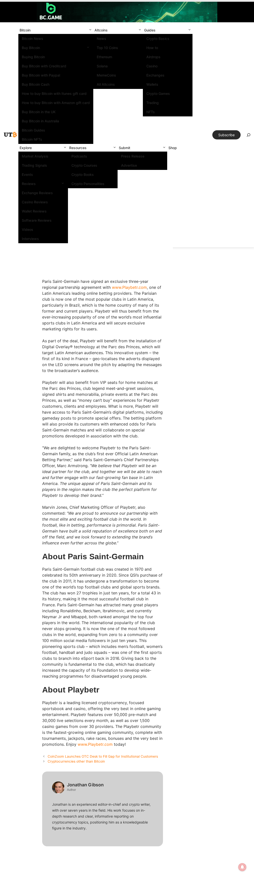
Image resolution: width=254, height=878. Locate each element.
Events (27, 174)
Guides (150, 30)
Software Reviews (37, 220)
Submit (124, 148)
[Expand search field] (249, 136)
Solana (102, 66)
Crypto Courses (84, 165)
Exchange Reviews (37, 193)
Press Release (132, 156)
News (101, 38)
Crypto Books (82, 174)
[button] (90, 30)
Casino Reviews (35, 202)
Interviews (30, 239)
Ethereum (104, 57)
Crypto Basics (157, 38)
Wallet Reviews (34, 211)
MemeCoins (106, 75)
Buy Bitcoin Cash (35, 84)
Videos (27, 229)
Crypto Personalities (87, 184)
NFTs (150, 112)
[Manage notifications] (242, 867)
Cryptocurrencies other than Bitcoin (76, 761)
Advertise (129, 165)
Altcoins (101, 30)
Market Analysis (35, 156)
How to (152, 48)
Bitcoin (25, 30)
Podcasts (79, 156)
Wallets (152, 84)
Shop (172, 148)
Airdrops (153, 57)
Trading (152, 103)
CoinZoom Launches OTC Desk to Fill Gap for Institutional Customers (103, 756)
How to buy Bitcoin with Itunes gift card (54, 93)
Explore (26, 148)
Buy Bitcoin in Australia (40, 121)
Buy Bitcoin (31, 48)
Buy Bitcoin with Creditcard (44, 66)
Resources (78, 148)
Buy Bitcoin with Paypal (41, 75)
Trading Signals (34, 165)
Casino (152, 66)
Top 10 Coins (107, 48)
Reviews (29, 184)
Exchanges (155, 75)
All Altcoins (106, 84)
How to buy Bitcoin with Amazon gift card (56, 103)
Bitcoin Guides (33, 130)
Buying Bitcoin (33, 57)
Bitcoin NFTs (32, 139)
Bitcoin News (32, 38)
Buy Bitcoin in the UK (39, 112)
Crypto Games (158, 93)
